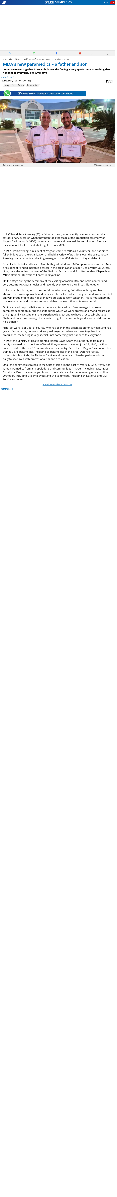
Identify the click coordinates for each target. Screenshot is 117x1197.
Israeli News (27, 59)
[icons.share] (112, 2)
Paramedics (32, 85)
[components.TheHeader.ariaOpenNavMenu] (18, 2)
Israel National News (11, 59)
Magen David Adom (14, 85)
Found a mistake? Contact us (57, 385)
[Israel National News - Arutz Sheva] (58, 2)
